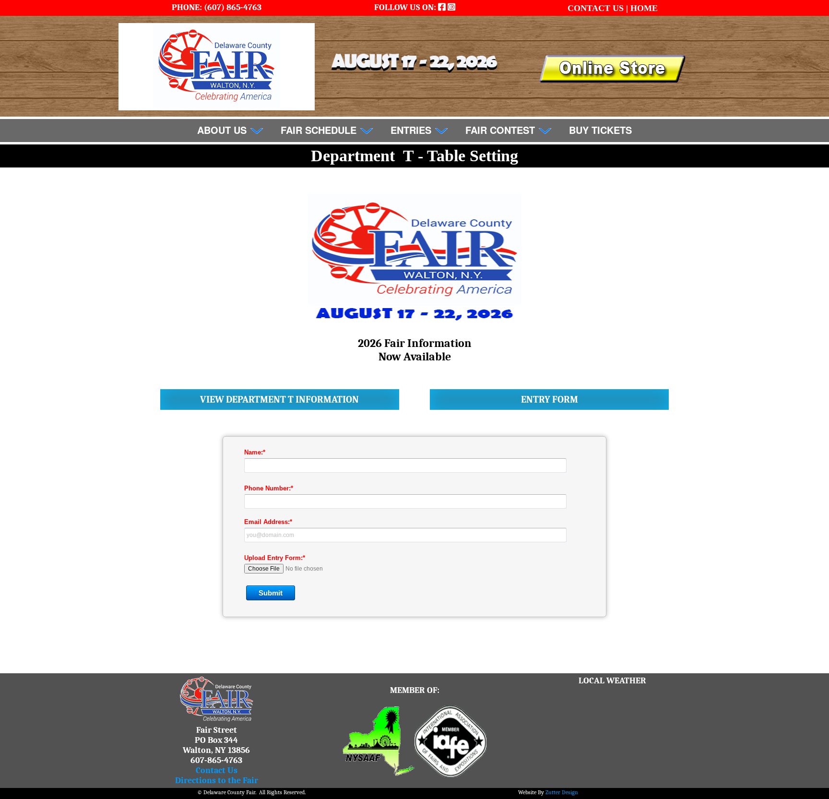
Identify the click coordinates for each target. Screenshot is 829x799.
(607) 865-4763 (231, 7)
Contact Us (216, 770)
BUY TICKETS (600, 130)
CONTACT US (597, 8)
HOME (644, 8)
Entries (412, 130)
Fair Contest (501, 130)
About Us (223, 130)
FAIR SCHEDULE (320, 130)
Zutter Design (561, 792)
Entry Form (549, 399)
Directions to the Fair (216, 780)
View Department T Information (279, 399)
